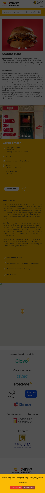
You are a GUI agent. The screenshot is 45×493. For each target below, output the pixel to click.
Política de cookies (22, 482)
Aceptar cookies (16, 487)
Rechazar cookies (28, 487)
